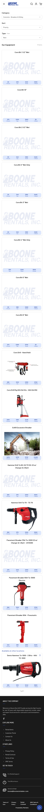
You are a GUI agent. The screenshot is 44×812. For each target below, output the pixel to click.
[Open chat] (39, 807)
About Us (8, 740)
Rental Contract (10, 754)
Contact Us (8, 736)
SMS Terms (9, 761)
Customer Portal (10, 733)
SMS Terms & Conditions (34, 803)
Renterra (25, 807)
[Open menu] (4, 4)
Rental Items (9, 729)
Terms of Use (9, 758)
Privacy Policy (9, 751)
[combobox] (22, 17)
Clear (8, 33)
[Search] (31, 4)
